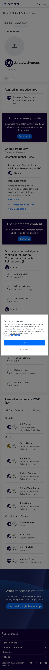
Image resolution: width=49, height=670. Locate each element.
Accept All (24, 343)
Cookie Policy (15, 336)
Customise (24, 349)
